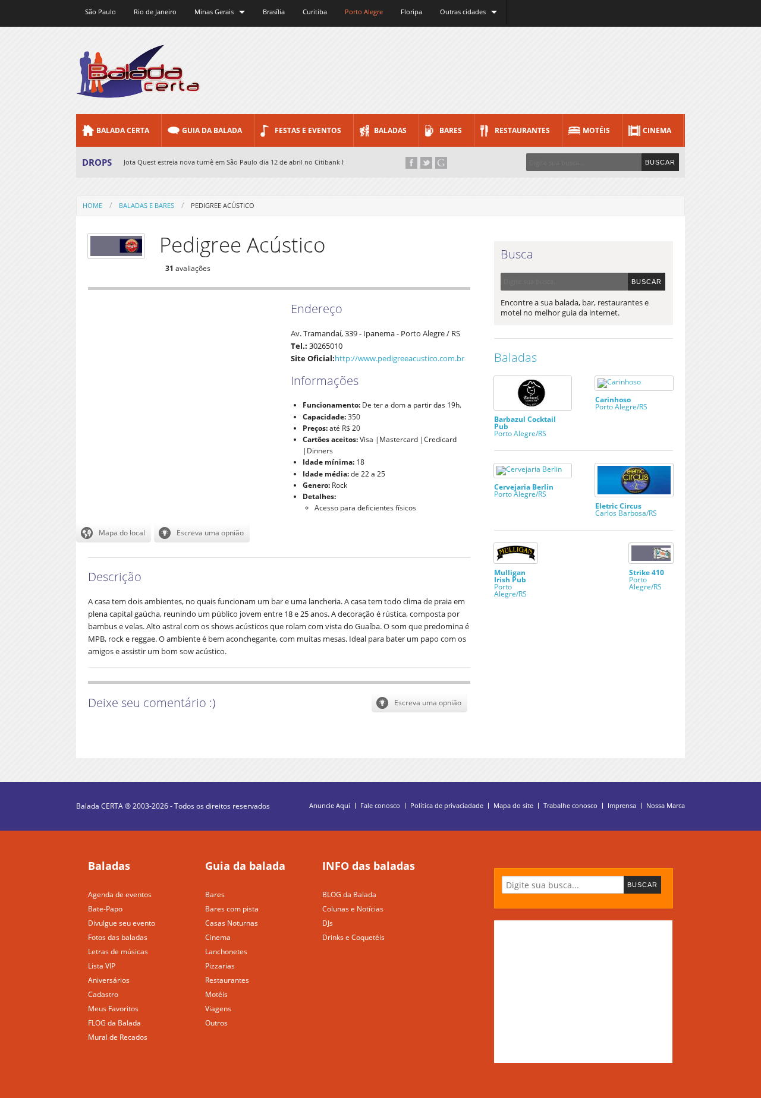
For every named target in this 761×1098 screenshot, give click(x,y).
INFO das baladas (368, 866)
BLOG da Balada (349, 894)
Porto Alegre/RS (525, 425)
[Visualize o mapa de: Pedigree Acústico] (113, 532)
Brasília (274, 11)
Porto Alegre (364, 11)
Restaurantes (522, 130)
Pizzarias (220, 966)
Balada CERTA (122, 130)
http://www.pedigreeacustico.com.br (399, 358)
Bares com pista (232, 909)
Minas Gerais (214, 11)
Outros (216, 1023)
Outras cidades (463, 11)
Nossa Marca (665, 806)
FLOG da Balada (114, 1023)
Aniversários (109, 980)
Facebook (411, 163)
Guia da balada (245, 866)
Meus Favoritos (113, 1009)
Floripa (411, 11)
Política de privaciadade (446, 806)
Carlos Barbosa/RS (626, 509)
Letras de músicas (118, 951)
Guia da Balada (212, 130)
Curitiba (315, 11)
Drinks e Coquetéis (353, 937)
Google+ (441, 163)
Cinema (657, 130)
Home (92, 205)
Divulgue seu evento (121, 923)
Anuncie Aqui (329, 806)
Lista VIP (101, 966)
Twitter (426, 163)
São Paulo (100, 11)
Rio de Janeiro (155, 11)
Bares (450, 130)
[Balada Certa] (138, 88)
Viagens (218, 1009)
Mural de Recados (117, 1037)
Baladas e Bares (146, 205)
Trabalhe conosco (570, 806)
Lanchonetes (226, 951)
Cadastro (103, 994)
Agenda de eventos (120, 894)
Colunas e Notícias (352, 909)
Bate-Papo (105, 909)
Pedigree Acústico (222, 205)
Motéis (596, 130)
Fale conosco (380, 806)
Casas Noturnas (231, 923)
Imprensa (622, 806)
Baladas (390, 130)
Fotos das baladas (117, 937)
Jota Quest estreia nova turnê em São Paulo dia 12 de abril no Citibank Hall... (241, 161)
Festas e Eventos (308, 130)
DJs (327, 923)
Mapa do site (513, 806)
